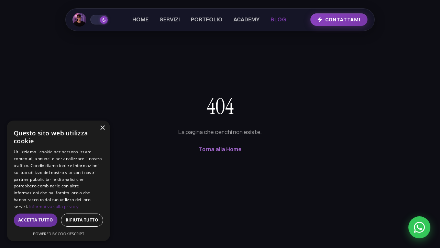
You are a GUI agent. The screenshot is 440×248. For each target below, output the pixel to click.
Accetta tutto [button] (35, 220)
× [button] (102, 128)
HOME (140, 19)
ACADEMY (246, 19)
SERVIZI (170, 19)
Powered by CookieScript (58, 233)
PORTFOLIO (206, 19)
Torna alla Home (220, 149)
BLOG (278, 19)
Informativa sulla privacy (54, 206)
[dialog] (58, 181)
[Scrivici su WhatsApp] (419, 227)
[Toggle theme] (99, 19)
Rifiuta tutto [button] (82, 220)
